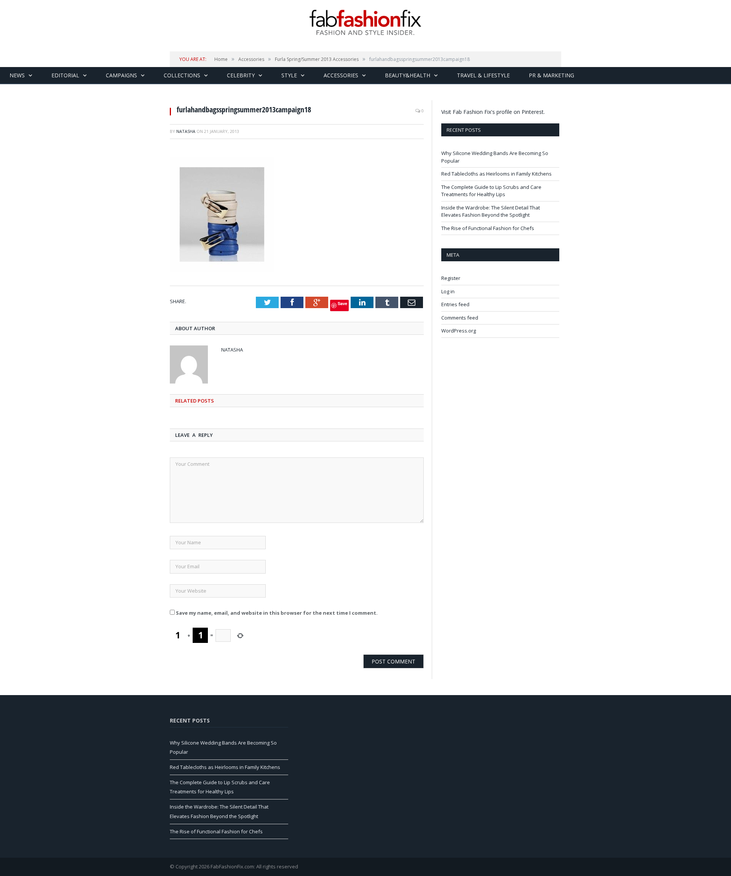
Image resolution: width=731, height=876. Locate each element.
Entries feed (455, 304)
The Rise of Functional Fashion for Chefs (487, 228)
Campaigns (121, 75)
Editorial (65, 75)
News (17, 75)
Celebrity (241, 75)
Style (289, 75)
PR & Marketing (551, 75)
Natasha (185, 131)
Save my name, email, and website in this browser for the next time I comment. (277, 612)
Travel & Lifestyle (483, 75)
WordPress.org (458, 330)
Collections (182, 75)
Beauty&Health (407, 75)
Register (450, 278)
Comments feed (459, 317)
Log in (448, 291)
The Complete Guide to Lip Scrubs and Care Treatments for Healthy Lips (491, 191)
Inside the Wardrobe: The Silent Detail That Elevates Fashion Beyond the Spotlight (490, 211)
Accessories (341, 75)
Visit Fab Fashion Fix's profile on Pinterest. (493, 111)
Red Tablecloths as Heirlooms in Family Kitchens (496, 173)
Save (342, 303)
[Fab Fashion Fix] (365, 22)
